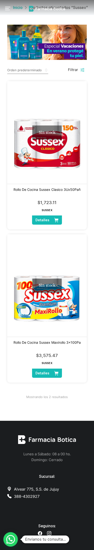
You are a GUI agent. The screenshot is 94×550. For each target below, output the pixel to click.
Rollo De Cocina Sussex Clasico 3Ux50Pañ (47, 189)
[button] (8, 8)
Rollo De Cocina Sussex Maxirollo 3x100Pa (47, 342)
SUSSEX (47, 210)
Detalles (42, 220)
